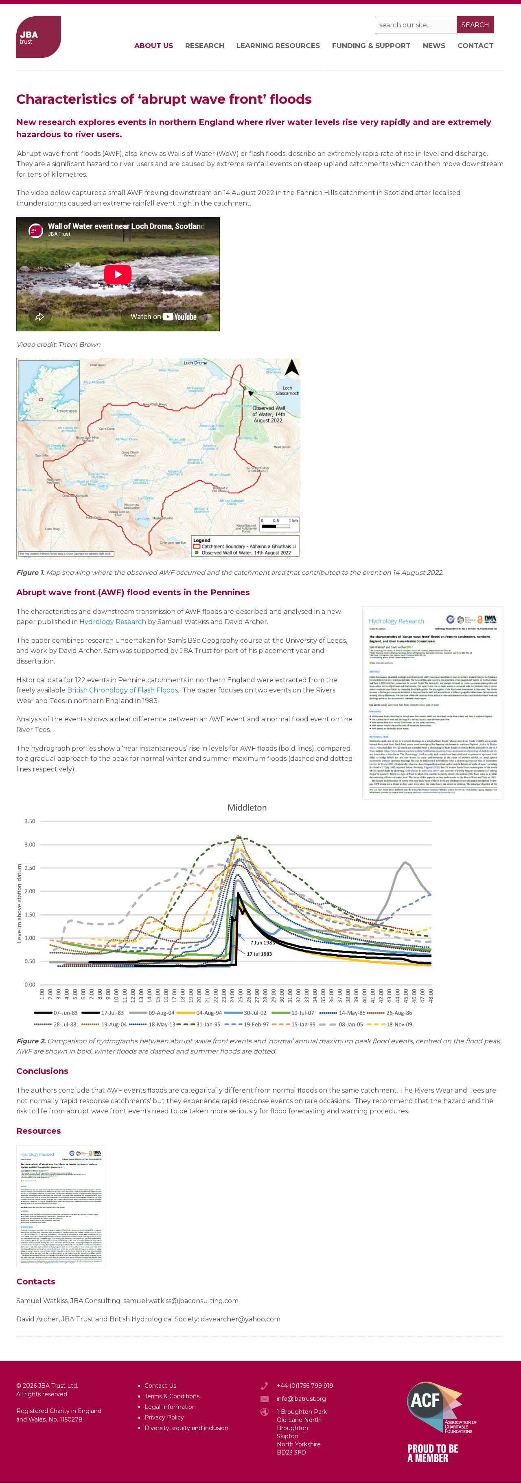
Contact (476, 46)
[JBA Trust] (38, 55)
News (434, 46)
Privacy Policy (164, 1417)
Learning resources (278, 46)
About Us (153, 46)
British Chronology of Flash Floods (122, 690)
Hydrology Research (112, 622)
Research (204, 46)
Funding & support (371, 46)
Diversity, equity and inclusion (186, 1428)
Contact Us (160, 1385)
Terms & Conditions (171, 1396)
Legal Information (170, 1407)
